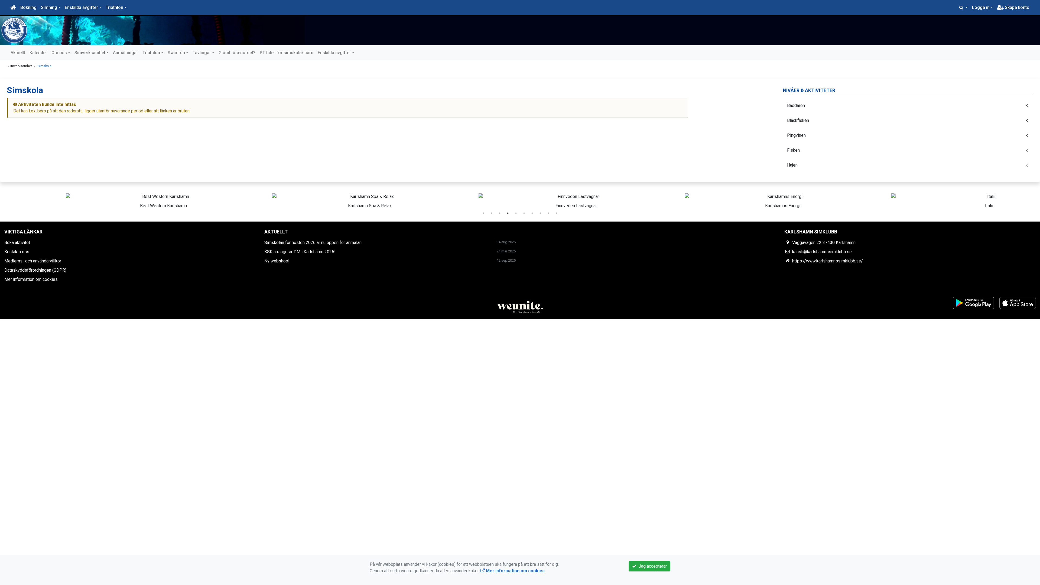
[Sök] (963, 7)
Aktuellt (18, 52)
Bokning (28, 7)
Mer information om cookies (31, 279)
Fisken (793, 150)
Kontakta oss (16, 251)
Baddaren (796, 105)
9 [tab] (548, 213)
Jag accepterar (651, 566)
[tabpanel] (107, 200)
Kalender (38, 52)
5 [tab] (516, 213)
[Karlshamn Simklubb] (154, 30)
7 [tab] (532, 213)
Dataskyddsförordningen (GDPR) (35, 270)
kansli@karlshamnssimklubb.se (822, 251)
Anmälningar (125, 52)
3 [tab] (499, 213)
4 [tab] (508, 213)
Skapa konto (1016, 7)
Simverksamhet (89, 52)
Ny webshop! (277, 261)
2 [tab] (491, 213)
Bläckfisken (798, 120)
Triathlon (114, 7)
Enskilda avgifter (81, 7)
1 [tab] (483, 213)
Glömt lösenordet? (237, 52)
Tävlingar (202, 52)
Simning (49, 7)
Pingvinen (796, 135)
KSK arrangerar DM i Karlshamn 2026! (300, 251)
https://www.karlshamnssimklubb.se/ (827, 261)
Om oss (59, 52)
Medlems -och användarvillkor (32, 261)
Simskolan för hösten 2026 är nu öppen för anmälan (313, 242)
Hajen (792, 165)
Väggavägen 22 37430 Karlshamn (824, 242)
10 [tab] (556, 213)
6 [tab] (524, 213)
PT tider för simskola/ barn (286, 52)
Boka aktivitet (17, 242)
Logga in (981, 7)
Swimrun (176, 52)
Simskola (44, 66)
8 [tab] (540, 213)
